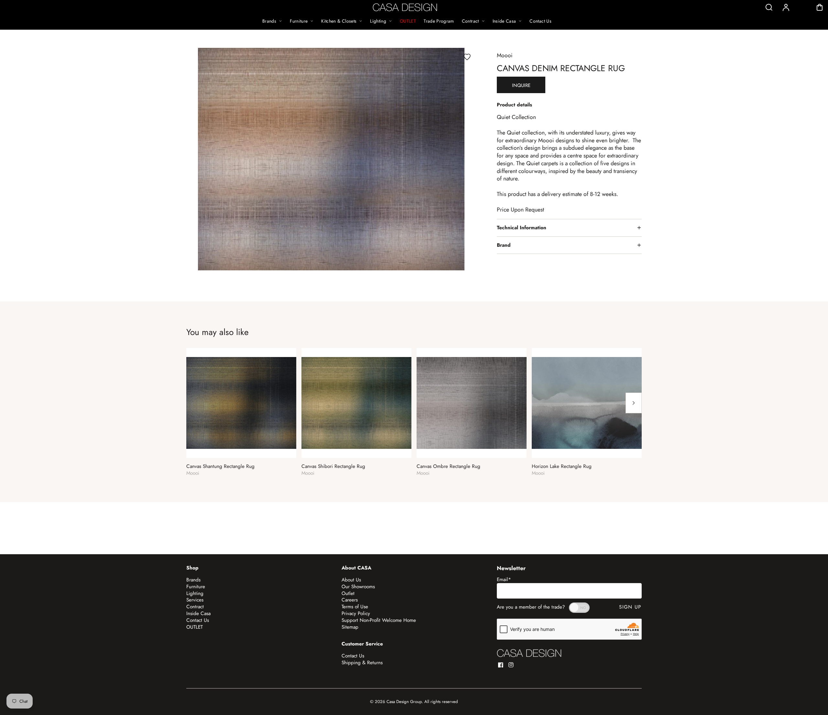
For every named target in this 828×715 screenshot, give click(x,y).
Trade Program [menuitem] (439, 21)
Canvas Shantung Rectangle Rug (220, 466)
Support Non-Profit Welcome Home (379, 620)
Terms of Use (355, 606)
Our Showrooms (358, 586)
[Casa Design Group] (529, 653)
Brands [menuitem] (269, 21)
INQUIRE (521, 85)
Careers (350, 599)
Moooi (505, 55)
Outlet (348, 593)
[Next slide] (634, 403)
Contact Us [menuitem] (540, 21)
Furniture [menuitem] (299, 21)
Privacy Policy (356, 613)
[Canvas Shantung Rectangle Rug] (241, 403)
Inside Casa (198, 613)
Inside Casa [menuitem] (504, 21)
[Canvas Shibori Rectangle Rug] (356, 403)
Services (194, 599)
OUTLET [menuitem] (408, 21)
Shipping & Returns (362, 662)
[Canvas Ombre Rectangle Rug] (472, 403)
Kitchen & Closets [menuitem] (338, 21)
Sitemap (350, 627)
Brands (193, 579)
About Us (351, 579)
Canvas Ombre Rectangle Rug (448, 466)
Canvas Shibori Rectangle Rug (333, 466)
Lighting (194, 593)
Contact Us (197, 620)
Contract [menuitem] (470, 21)
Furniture (195, 586)
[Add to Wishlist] (467, 57)
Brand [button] (504, 245)
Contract (195, 606)
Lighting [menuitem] (378, 21)
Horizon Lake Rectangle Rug (562, 466)
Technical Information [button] (521, 227)
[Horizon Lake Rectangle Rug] (587, 403)
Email (504, 579)
